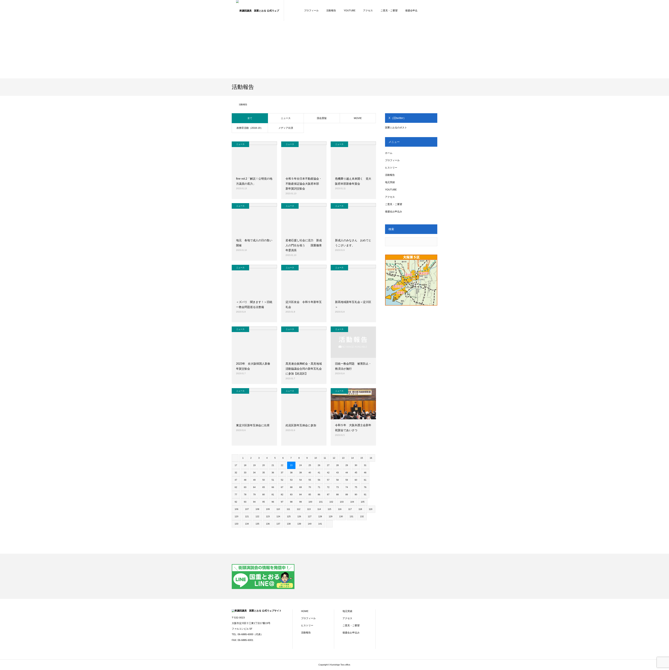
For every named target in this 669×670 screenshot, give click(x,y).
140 (310, 524)
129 (330, 516)
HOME (304, 611)
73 (337, 487)
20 (263, 465)
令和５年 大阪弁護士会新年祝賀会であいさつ (353, 428)
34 (254, 472)
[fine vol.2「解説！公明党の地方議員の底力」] (254, 157)
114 (319, 509)
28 (337, 465)
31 (365, 465)
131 (351, 516)
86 (319, 494)
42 (328, 472)
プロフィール (311, 10)
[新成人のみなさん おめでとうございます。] (353, 218)
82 (282, 494)
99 (300, 502)
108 (257, 509)
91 (365, 494)
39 (300, 472)
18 (245, 465)
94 (254, 502)
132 (362, 516)
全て (249, 118)
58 (337, 480)
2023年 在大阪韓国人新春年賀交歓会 (253, 366)
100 (310, 502)
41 (319, 472)
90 (356, 494)
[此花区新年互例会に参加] (303, 403)
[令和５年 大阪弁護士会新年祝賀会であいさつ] (353, 403)
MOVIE (358, 118)
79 (254, 494)
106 (236, 509)
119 (370, 509)
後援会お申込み (393, 211)
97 (282, 502)
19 (254, 465)
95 (263, 502)
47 (236, 480)
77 (236, 494)
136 (268, 524)
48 (245, 480)
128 (320, 516)
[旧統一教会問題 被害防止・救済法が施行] (353, 342)
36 (273, 472)
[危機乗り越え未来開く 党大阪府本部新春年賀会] (353, 157)
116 (339, 509)
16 (371, 458)
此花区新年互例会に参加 (301, 425)
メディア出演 (285, 127)
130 (341, 516)
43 (337, 472)
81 (273, 494)
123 (268, 516)
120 (236, 516)
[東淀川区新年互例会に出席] (254, 403)
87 (328, 494)
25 (310, 465)
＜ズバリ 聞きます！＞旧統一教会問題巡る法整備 (254, 305)
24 (300, 465)
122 (257, 516)
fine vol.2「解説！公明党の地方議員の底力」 (254, 181)
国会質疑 (322, 118)
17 (236, 465)
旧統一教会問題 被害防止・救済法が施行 (353, 366)
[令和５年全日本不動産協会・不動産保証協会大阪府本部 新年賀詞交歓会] (303, 157)
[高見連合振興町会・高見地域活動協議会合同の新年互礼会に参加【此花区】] (303, 342)
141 (320, 524)
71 (319, 487)
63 (245, 487)
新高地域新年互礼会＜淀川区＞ (353, 305)
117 (350, 509)
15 (361, 458)
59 (346, 480)
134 (247, 524)
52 (282, 480)
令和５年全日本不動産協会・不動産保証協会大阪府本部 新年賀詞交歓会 (304, 183)
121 (247, 516)
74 (346, 487)
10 (315, 458)
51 (273, 480)
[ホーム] (233, 104)
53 (291, 480)
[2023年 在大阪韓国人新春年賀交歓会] (254, 342)
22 (282, 465)
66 (273, 487)
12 (334, 458)
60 (356, 480)
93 (245, 502)
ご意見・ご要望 (389, 10)
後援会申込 (411, 10)
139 (299, 524)
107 (247, 509)
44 (346, 472)
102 (331, 502)
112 (298, 509)
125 (289, 516)
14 (352, 458)
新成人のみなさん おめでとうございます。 (353, 243)
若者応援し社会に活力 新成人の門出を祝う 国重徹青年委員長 (304, 245)
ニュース (286, 118)
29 (346, 465)
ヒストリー (391, 167)
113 (309, 509)
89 (346, 494)
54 (300, 480)
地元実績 (390, 182)
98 (291, 502)
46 (365, 472)
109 (268, 509)
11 (325, 458)
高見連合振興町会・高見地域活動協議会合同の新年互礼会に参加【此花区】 (304, 368)
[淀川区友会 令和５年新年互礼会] (303, 280)
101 (321, 502)
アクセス (368, 10)
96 (273, 502)
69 (300, 487)
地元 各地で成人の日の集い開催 (254, 243)
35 (263, 472)
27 (328, 465)
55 (310, 480)
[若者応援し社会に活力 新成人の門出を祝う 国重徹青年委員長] (303, 218)
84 (300, 494)
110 (278, 509)
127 (310, 516)
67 (282, 487)
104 (352, 502)
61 (365, 480)
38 (291, 472)
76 (365, 487)
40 (310, 472)
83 (291, 494)
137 (278, 524)
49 (254, 480)
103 (342, 502)
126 (299, 516)
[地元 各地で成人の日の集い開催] (254, 218)
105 (362, 502)
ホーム (388, 153)
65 (263, 487)
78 (245, 494)
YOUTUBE (349, 10)
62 (236, 487)
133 (236, 524)
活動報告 (331, 10)
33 (245, 472)
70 (310, 487)
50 (263, 480)
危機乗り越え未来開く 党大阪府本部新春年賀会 (353, 181)
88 (337, 494)
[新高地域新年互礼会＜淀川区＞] (353, 280)
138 (289, 524)
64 (254, 487)
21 (273, 465)
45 (356, 472)
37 (282, 472)
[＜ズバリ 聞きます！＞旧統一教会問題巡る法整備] (254, 280)
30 (356, 465)
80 (263, 494)
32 (236, 472)
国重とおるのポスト (396, 127)
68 (291, 487)
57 (328, 480)
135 (257, 524)
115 (329, 509)
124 (278, 516)
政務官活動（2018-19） (250, 127)
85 (310, 494)
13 (343, 458)
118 (360, 509)
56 (319, 480)
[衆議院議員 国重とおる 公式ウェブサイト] (258, 10)
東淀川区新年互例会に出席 (253, 425)
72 (328, 487)
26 (319, 465)
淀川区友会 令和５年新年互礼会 (304, 305)
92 (236, 502)
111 (288, 509)
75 (356, 487)
